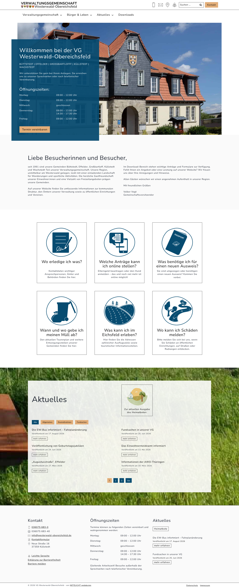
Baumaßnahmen (64, 422)
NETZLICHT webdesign (80, 585)
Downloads (126, 15)
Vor (128, 480)
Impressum (205, 585)
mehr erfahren (162, 546)
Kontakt (211, 4)
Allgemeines (47, 422)
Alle (35, 422)
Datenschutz (192, 585)
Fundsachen (82, 422)
